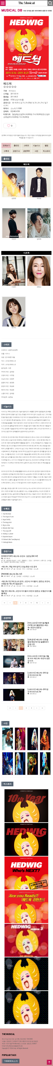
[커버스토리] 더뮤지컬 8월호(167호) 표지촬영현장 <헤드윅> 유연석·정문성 (38, 625)
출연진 (16, 145)
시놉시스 (36, 145)
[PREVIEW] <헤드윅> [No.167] (11, 574)
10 (36, 603)
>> (48, 603)
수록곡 (6, 151)
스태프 (26, 145)
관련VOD (26, 151)
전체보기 (6, 145)
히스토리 (46, 151)
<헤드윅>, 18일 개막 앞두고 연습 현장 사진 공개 (19, 567)
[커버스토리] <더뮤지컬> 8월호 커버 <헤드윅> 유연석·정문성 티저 (39, 658)
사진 (36, 151)
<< (4, 603)
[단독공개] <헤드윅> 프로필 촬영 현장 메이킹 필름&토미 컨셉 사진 (38, 642)
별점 (46, 145)
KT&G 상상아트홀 (17, 100)
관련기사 (16, 151)
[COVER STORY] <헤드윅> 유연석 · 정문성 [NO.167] (19, 556)
